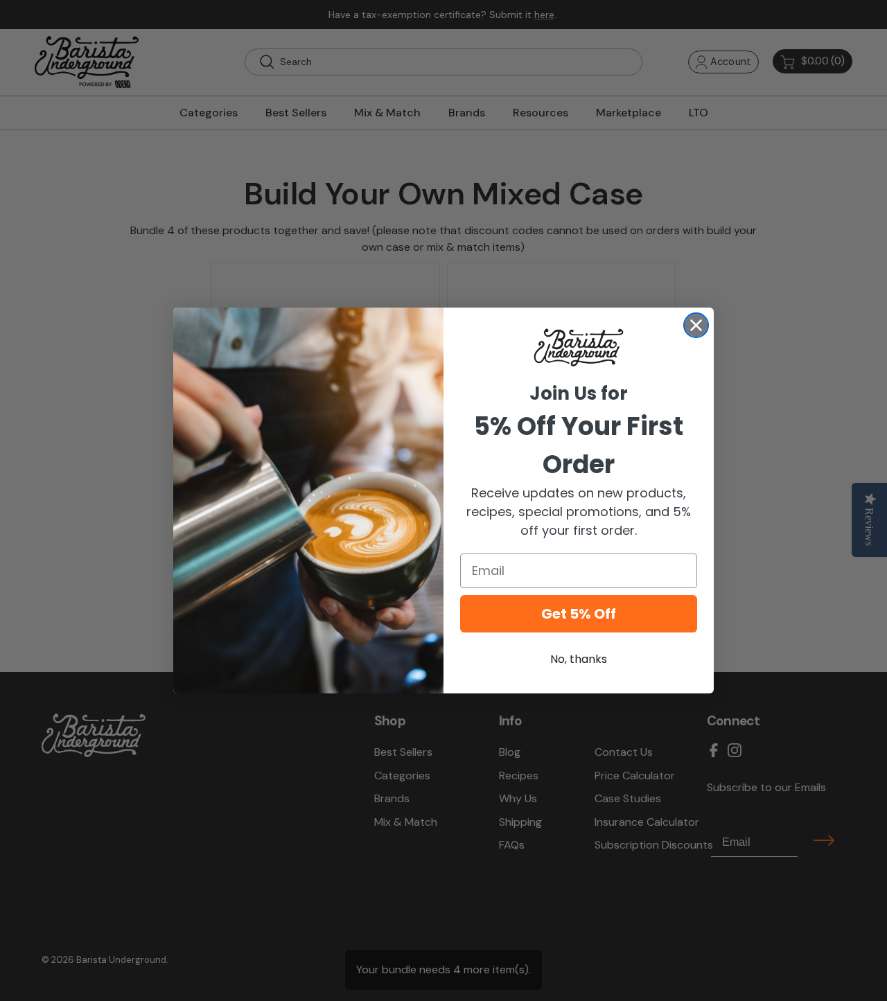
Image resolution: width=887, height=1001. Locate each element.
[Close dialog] (696, 325)
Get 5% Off (578, 613)
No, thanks (578, 659)
